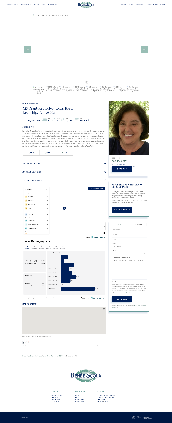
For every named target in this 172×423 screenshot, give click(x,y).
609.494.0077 (119, 161)
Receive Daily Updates (120, 210)
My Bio (134, 166)
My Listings (115, 164)
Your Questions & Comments (121, 257)
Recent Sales (122, 164)
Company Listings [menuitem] (12, 4)
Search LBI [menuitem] (139, 4)
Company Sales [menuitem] (26, 4)
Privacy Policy (126, 292)
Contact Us (120, 224)
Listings (30, 356)
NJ (35, 356)
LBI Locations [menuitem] (52, 4)
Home (24, 356)
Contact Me (121, 169)
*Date (113, 243)
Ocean (39, 356)
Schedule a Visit (138, 224)
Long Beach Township (50, 356)
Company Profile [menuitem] (152, 4)
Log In (101, 401)
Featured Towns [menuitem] (39, 4)
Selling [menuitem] (130, 4)
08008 (61, 356)
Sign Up (106, 401)
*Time (114, 250)
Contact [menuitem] (163, 4)
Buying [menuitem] (123, 4)
